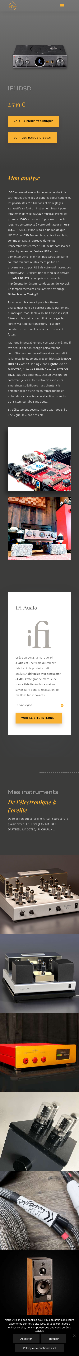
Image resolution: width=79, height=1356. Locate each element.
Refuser (54, 1338)
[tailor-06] (39, 559)
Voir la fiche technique (33, 121)
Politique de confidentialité (39, 1348)
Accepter (26, 1338)
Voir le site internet (38, 718)
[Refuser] (74, 1335)
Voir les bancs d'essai (32, 137)
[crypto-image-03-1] (39, 490)
